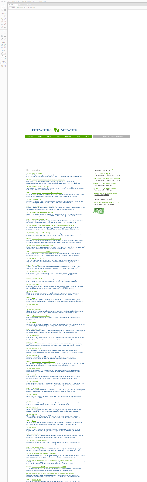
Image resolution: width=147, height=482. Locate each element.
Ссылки (77, 136)
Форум (87, 136)
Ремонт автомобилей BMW (103, 199)
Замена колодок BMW (102, 195)
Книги (58, 136)
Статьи (39, 136)
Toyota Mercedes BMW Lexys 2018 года (107, 175)
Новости (30, 136)
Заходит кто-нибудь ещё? (103, 170)
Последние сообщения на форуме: (111, 136)
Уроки (49, 136)
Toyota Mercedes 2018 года (103, 185)
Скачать (68, 136)
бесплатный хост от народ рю (104, 204)
